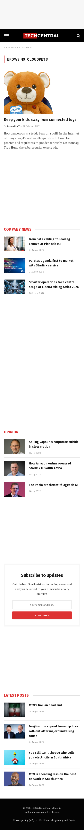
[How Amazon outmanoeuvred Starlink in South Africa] (14, 468)
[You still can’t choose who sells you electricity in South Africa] (14, 757)
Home (7, 47)
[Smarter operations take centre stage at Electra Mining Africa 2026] (14, 287)
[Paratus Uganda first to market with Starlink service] (14, 265)
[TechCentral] (42, 35)
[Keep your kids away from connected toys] (42, 92)
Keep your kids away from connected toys (40, 119)
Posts (15, 47)
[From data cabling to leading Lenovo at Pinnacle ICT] (14, 244)
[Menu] (6, 35)
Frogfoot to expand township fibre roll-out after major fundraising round (53, 731)
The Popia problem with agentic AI (53, 485)
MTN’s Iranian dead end (45, 705)
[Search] (78, 35)
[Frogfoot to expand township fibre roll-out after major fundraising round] (14, 731)
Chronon (55, 812)
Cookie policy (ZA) (23, 820)
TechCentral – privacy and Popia (57, 820)
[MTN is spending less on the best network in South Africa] (14, 779)
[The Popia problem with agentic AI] (14, 489)
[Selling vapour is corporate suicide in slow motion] (14, 446)
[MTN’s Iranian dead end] (14, 710)
